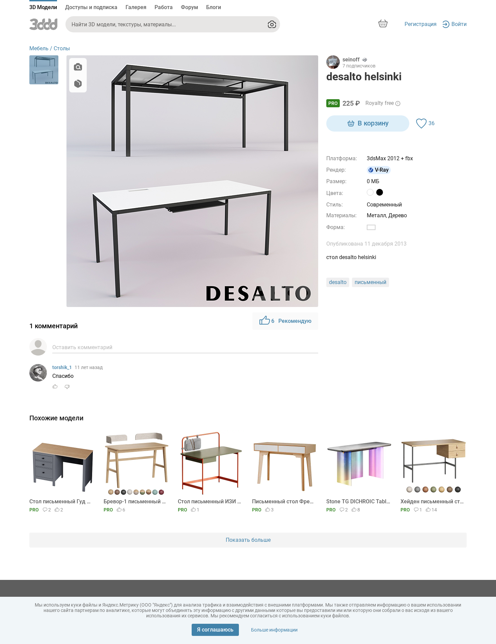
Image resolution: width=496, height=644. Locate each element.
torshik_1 (62, 367)
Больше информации (274, 630)
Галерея (136, 7)
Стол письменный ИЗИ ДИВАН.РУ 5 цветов (210, 501)
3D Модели (43, 7)
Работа (164, 7)
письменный (370, 282)
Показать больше (248, 540)
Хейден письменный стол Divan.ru (432, 501)
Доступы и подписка (91, 7)
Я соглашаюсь (215, 629)
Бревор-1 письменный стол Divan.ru (135, 501)
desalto (338, 282)
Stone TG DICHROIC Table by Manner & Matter (358, 501)
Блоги (213, 7)
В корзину (373, 123)
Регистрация (421, 24)
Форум (189, 7)
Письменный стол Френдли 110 (284, 501)
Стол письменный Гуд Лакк (61, 501)
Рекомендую (291, 321)
